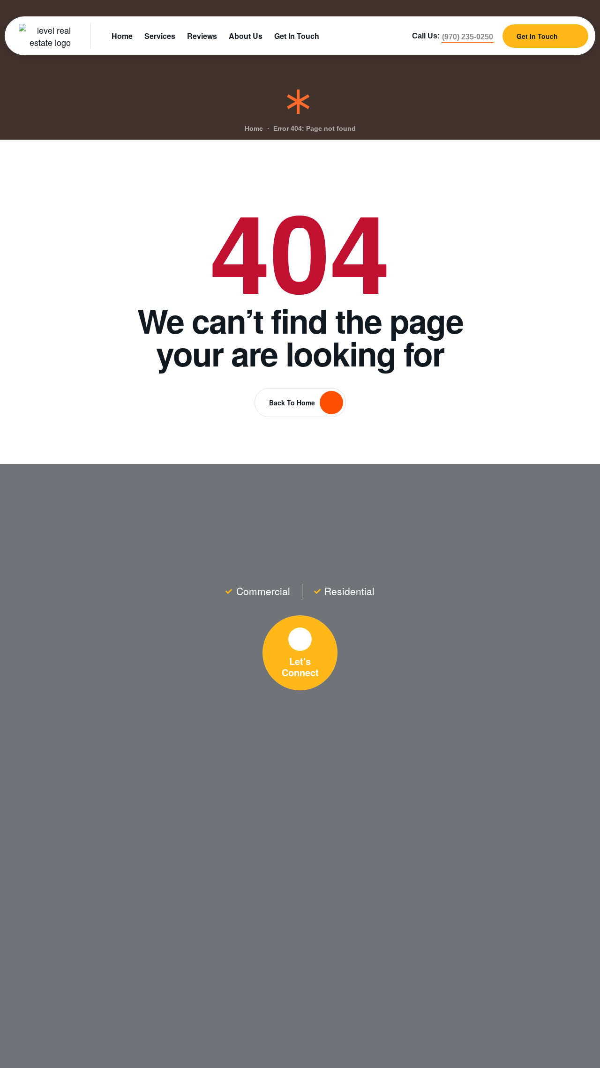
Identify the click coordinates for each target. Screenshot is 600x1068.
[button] (467, 37)
